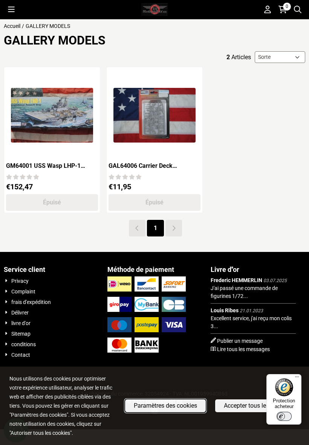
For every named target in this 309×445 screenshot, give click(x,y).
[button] (11, 9)
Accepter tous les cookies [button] (257, 405)
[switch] (284, 416)
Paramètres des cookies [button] (165, 405)
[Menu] (296, 378)
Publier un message (240, 341)
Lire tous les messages (243, 349)
